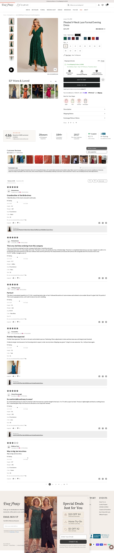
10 (80, 46)
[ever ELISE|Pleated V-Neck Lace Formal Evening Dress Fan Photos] (14, 84)
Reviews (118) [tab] (11, 181)
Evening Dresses (11, 15)
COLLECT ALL (73, 542)
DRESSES (60, 10)
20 (65, 50)
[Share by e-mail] (76, 122)
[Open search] (90, 180)
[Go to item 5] (48, 159)
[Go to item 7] (66, 159)
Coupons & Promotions (105, 509)
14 (89, 46)
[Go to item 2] (21, 159)
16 (94, 46)
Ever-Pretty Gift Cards (104, 512)
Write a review (92, 148)
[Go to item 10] (93, 159)
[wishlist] (103, 5)
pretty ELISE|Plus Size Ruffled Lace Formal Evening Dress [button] (28, 383)
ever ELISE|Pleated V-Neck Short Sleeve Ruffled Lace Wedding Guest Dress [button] (33, 229)
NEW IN (28, 10)
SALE (81, 10)
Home (4, 15)
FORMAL (42, 10)
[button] (99, 29)
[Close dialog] (88, 498)
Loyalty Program (103, 504)
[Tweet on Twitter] (73, 122)
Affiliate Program (103, 514)
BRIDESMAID (67, 10)
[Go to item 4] (39, 159)
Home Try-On (81, 85)
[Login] (99, 5)
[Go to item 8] (75, 159)
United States (12, 545)
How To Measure (76, 55)
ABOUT (86, 10)
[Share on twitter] (103, 223)
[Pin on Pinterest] (70, 122)
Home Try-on (102, 502)
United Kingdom (20, 545)
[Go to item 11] (102, 159)
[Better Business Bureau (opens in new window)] (99, 536)
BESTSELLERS (35, 10)
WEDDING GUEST (51, 10)
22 (70, 50)
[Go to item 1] (12, 159)
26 (80, 50)
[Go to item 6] (57, 159)
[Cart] (106, 5)
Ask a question (92, 152)
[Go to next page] (67, 484)
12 (85, 46)
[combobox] (82, 5)
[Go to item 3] (30, 159)
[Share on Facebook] (68, 122)
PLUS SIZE (75, 10)
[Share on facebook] (99, 223)
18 (99, 46)
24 (75, 50)
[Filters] (95, 180)
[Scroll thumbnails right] (105, 159)
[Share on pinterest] (106, 223)
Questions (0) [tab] (19, 181)
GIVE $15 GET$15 (103, 507)
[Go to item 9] (84, 159)
